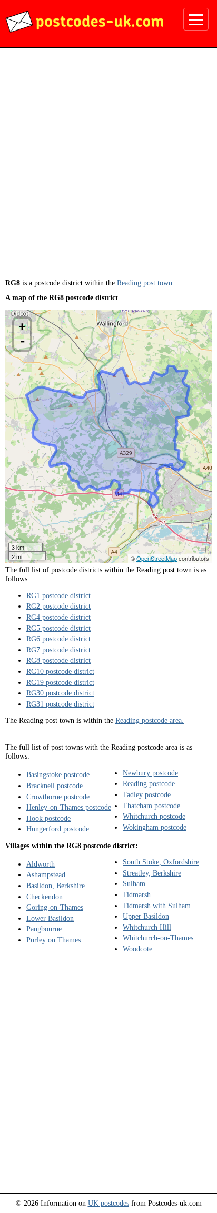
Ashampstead (45, 874)
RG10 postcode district (60, 671)
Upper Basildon (146, 916)
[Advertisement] (108, 166)
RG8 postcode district (58, 660)
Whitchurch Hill (147, 927)
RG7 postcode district (58, 649)
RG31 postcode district (60, 704)
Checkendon (44, 896)
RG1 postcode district (58, 595)
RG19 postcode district (60, 682)
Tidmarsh (137, 894)
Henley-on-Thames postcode (68, 807)
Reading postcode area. (149, 720)
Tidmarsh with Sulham (157, 905)
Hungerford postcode (57, 828)
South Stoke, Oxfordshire (161, 862)
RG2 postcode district (58, 606)
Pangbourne (44, 928)
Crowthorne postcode (58, 796)
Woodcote (137, 948)
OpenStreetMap (156, 558)
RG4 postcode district (58, 617)
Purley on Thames (53, 940)
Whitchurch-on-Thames (158, 937)
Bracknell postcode (54, 785)
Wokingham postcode (154, 827)
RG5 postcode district (58, 628)
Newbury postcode (150, 773)
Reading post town (144, 283)
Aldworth (40, 864)
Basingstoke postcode (58, 774)
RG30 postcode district (60, 693)
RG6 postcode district (58, 638)
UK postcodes (108, 1203)
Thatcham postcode (151, 805)
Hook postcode (48, 818)
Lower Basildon (50, 918)
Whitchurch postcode (154, 816)
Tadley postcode (147, 794)
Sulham (134, 883)
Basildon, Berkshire (55, 885)
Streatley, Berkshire (152, 873)
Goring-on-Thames (54, 907)
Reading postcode (149, 783)
